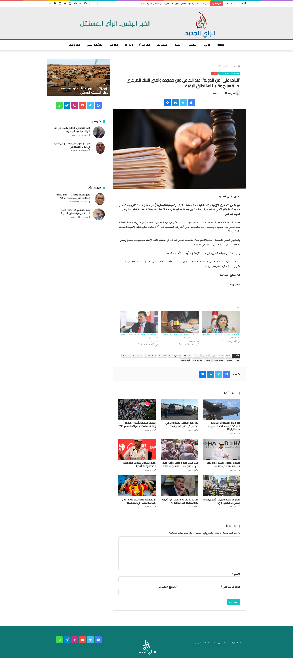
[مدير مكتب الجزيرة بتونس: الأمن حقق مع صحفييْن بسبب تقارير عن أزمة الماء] (179, 449)
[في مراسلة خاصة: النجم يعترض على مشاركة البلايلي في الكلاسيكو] (137, 485)
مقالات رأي (144, 45)
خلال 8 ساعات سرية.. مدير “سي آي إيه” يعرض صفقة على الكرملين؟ (179, 501)
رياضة (178, 45)
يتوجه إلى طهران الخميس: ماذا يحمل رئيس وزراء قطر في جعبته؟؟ (223, 464)
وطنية (220, 45)
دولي (207, 45)
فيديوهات (74, 45)
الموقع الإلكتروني (167, 587)
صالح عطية (85, 135)
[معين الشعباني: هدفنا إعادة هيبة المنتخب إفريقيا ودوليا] (137, 449)
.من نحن (241, 642)
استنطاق (196, 356)
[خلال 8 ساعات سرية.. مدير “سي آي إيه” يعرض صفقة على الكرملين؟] (179, 485)
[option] (78, 77)
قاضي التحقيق (185, 360)
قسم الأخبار (231, 93)
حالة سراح (230, 360)
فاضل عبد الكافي (197, 360)
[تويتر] (183, 102)
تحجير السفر (126, 356)
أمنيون (221, 356)
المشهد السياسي (223, 73)
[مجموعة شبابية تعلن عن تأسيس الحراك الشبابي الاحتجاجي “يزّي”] (221, 485)
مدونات (114, 45)
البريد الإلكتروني (230, 587)
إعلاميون (205, 356)
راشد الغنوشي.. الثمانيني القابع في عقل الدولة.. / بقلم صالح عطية (71, 130)
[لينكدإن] (175, 102)
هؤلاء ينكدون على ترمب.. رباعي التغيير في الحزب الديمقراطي (72, 145)
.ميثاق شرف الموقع (203, 642)
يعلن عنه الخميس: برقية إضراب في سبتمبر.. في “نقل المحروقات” (181, 424)
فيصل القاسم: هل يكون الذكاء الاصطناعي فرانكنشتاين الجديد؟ (75, 212)
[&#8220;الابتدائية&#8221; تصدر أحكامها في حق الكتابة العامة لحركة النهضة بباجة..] (180, 322)
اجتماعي (193, 45)
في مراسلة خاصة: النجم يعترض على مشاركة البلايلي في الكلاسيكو (139, 501)
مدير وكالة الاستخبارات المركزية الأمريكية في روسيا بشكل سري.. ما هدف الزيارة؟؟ (223, 426)
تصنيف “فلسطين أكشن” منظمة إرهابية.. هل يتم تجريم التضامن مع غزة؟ (137, 424)
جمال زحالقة (84, 202)
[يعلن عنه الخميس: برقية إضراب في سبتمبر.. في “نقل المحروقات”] (179, 409)
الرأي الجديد (162, 356)
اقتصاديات (162, 45)
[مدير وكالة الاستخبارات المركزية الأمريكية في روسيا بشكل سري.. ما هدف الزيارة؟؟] (221, 409)
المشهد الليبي (94, 45)
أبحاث (228, 356)
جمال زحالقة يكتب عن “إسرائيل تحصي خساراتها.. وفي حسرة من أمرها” (72, 196)
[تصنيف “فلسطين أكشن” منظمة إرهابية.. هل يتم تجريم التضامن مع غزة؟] (137, 409)
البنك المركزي (187, 356)
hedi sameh (84, 151)
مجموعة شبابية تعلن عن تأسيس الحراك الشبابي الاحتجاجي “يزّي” (221, 501)
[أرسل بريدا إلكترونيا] (226, 93)
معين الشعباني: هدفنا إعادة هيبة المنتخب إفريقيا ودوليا (139, 464)
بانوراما (129, 45)
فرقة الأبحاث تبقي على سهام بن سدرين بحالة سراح (221, 334)
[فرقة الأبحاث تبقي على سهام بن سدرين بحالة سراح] (221, 322)
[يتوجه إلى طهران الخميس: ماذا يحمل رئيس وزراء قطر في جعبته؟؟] (221, 449)
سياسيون (208, 360)
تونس (237, 360)
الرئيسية (233, 66)
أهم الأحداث (219, 66)
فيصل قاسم (84, 217)
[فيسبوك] (191, 102)
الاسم (236, 574)
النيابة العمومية (137, 356)
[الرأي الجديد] (146, 23)
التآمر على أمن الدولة (175, 356)
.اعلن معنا (218, 642)
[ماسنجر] (167, 102)
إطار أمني (213, 356)
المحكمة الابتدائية (150, 356)
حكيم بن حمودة (219, 360)
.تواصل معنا (229, 642)
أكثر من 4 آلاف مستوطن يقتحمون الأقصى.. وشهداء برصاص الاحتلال (81, 90)
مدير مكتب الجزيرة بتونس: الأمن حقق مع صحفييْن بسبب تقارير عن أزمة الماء (175, 3)
